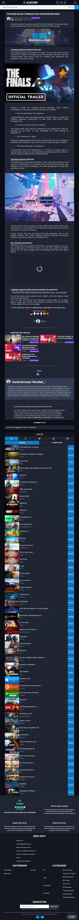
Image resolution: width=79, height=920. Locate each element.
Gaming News (35, 18)
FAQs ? (18, 858)
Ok (38, 917)
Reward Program (68, 877)
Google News (59, 307)
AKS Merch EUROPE (68, 897)
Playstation (47, 885)
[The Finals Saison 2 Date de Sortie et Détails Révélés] (41, 313)
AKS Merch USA (67, 894)
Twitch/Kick (7, 870)
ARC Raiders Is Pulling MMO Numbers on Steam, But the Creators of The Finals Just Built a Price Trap (32, 338)
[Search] (76, 7)
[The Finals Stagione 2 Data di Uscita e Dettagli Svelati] (34, 313)
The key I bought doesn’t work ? (26, 851)
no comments (28, 20)
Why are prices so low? (23, 847)
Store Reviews (67, 887)
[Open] (3, 2)
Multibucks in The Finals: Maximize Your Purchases (29, 356)
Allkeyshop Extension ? (23, 861)
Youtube (33, 870)
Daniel (43, 321)
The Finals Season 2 (19, 52)
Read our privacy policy (50, 914)
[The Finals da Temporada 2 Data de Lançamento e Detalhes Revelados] (47, 313)
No (42, 917)
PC (44, 870)
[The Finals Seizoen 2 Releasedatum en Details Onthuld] (38, 313)
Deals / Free (66, 884)
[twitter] (41, 374)
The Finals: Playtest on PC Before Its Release (65, 337)
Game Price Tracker (69, 873)
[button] (75, 2)
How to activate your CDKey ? (25, 854)
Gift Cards (66, 880)
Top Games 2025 (68, 890)
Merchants (7, 873)
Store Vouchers (67, 870)
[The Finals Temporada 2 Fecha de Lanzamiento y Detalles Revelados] (44, 313)
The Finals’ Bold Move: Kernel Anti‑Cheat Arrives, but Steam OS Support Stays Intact (30, 347)
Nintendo (46, 893)
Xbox (45, 878)
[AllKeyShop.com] (30, 2)
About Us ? (19, 840)
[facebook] (38, 374)
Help (73, 917)
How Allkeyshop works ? (24, 844)
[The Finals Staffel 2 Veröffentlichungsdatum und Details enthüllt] (31, 313)
